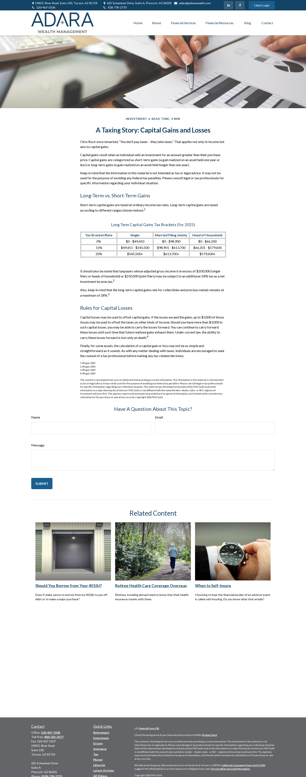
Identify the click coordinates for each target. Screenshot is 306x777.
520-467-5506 (45, 7)
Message (37, 445)
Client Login (262, 5)
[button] (138, 23)
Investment (101, 738)
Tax (95, 754)
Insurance (100, 749)
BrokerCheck (210, 735)
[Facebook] (240, 5)
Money (98, 759)
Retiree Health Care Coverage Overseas (151, 585)
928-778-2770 (117, 7)
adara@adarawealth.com (195, 3)
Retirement (101, 732)
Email (159, 417)
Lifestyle (99, 765)
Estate (98, 743)
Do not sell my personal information (230, 768)
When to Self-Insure (213, 585)
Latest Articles (103, 770)
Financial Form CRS (149, 728)
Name (35, 417)
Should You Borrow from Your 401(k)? (68, 585)
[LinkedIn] (228, 5)
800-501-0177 (53, 737)
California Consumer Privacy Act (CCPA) (243, 765)
